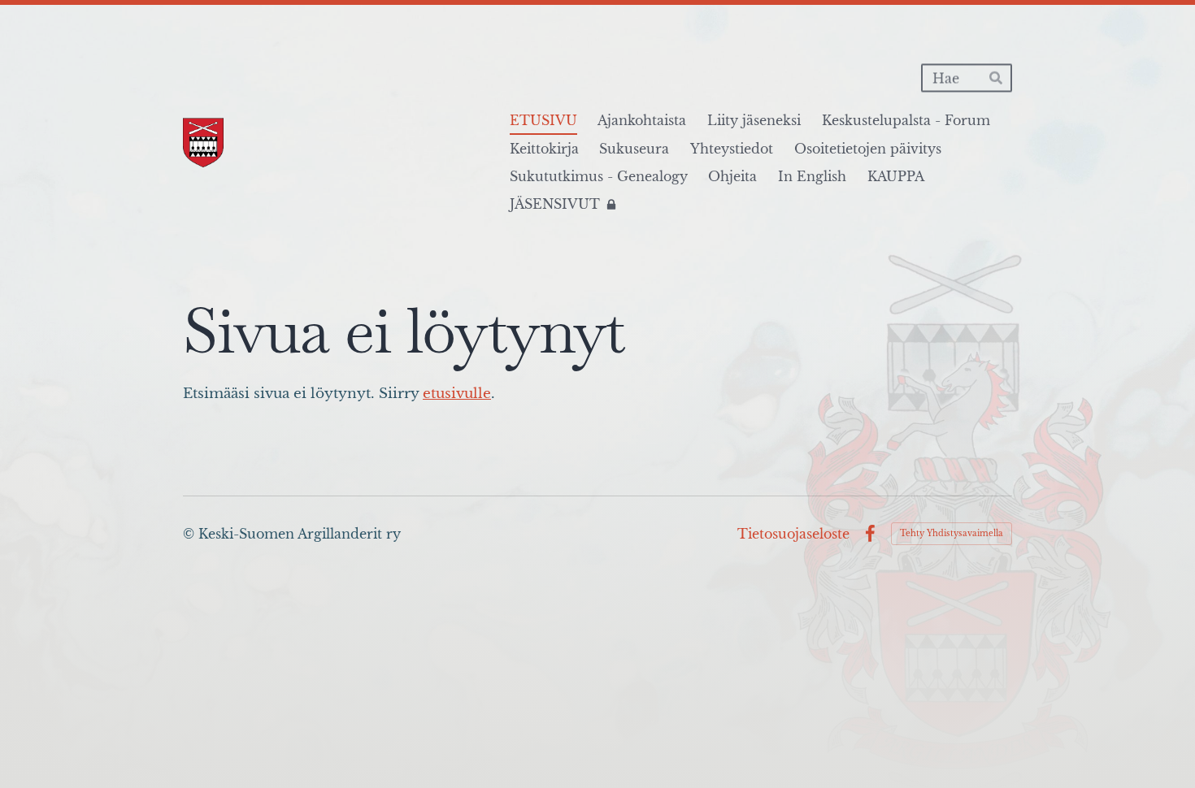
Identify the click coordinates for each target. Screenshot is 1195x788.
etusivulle (457, 393)
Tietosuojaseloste (793, 533)
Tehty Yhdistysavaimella (951, 533)
